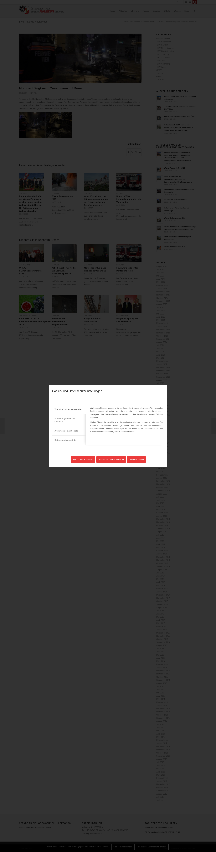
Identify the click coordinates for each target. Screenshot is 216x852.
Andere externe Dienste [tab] (66, 431)
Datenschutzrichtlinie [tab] (65, 440)
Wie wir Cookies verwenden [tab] (68, 409)
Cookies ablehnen (136, 459)
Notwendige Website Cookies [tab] (65, 420)
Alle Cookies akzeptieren (83, 459)
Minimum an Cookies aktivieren (111, 459)
